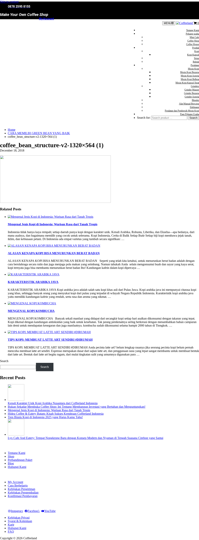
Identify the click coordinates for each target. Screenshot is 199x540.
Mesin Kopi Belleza (190, 79)
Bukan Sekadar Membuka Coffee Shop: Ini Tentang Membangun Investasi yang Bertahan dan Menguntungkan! (76, 406)
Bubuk (196, 61)
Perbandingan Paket (20, 460)
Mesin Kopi (193, 68)
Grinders (195, 86)
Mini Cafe (194, 37)
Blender (195, 100)
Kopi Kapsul (193, 54)
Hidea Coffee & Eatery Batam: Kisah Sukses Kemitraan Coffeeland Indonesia (56, 413)
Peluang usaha (192, 33)
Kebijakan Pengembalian (23, 492)
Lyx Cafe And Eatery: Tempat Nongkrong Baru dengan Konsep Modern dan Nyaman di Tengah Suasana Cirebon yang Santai (85, 438)
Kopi (196, 51)
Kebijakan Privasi (19, 517)
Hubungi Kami (17, 467)
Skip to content (9, 1)
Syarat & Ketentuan (20, 521)
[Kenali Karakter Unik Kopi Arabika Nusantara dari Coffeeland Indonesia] (16, 399)
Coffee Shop (193, 40)
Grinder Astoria (192, 96)
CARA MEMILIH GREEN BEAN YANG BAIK (39, 133)
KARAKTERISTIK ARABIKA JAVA (33, 282)
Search (4, 361)
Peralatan (195, 65)
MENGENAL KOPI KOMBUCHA (31, 311)
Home (11, 129)
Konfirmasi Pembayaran (23, 496)
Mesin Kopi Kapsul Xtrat (187, 82)
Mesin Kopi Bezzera (189, 72)
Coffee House (192, 44)
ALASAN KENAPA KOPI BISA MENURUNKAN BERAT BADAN (54, 253)
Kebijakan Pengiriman (21, 489)
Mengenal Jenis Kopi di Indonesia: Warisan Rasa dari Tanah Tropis (52, 224)
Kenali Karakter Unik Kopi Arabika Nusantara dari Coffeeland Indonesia (53, 403)
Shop (11, 456)
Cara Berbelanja (18, 485)
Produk (195, 47)
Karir (11, 524)
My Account (46, 18)
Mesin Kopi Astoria (190, 75)
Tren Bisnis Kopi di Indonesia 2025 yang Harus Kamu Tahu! (45, 417)
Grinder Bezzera (191, 93)
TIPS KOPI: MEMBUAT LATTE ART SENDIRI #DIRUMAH (50, 339)
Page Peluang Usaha (189, 114)
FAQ (11, 531)
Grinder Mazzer (191, 89)
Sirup (196, 58)
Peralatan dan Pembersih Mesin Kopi (182, 110)
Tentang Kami (192, 30)
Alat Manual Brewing (189, 103)
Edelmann (194, 107)
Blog (11, 463)
